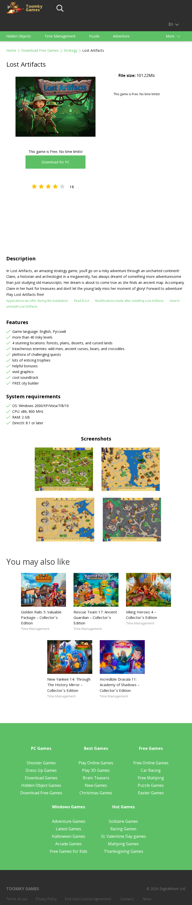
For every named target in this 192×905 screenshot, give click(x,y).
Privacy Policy (46, 899)
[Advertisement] (96, 217)
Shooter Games (41, 763)
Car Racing (151, 770)
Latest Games (68, 829)
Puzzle (94, 36)
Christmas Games (96, 793)
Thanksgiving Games (123, 851)
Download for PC (56, 162)
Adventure (121, 36)
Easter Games (151, 793)
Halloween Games (68, 836)
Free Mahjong (151, 778)
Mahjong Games (123, 844)
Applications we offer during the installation (37, 301)
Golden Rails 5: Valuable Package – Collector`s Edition (41, 617)
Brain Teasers (96, 778)
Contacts (127, 899)
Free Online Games (150, 763)
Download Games (41, 778)
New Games (96, 785)
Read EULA (81, 301)
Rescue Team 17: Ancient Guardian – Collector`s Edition (95, 617)
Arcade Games (68, 844)
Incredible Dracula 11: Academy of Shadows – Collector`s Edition (120, 685)
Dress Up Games (41, 770)
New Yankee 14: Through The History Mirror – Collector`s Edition (68, 685)
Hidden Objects (18, 36)
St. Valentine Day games (123, 836)
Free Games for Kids (68, 851)
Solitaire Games (123, 821)
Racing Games (123, 829)
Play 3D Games (96, 770)
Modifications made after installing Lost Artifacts (129, 301)
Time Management (60, 36)
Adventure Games (68, 821)
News (147, 899)
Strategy (70, 50)
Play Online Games (95, 763)
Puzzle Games (151, 785)
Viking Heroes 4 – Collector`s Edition (141, 614)
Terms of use (16, 899)
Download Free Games (40, 50)
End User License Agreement (88, 899)
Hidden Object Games (41, 785)
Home (11, 50)
